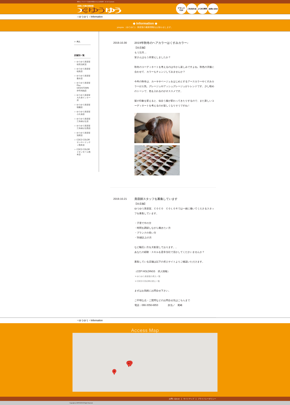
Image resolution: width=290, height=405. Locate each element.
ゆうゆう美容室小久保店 (83, 112)
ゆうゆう (83, 16)
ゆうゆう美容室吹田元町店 (83, 63)
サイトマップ (188, 399)
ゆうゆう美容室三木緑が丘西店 (83, 127)
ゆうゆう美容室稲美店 (83, 70)
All (78, 41)
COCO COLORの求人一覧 (148, 281)
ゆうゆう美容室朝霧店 (83, 106)
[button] (114, 372)
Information (97, 16)
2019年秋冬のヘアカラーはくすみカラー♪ (161, 42)
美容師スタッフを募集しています (155, 198)
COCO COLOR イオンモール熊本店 (83, 152)
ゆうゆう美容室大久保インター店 (83, 97)
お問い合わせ (174, 399)
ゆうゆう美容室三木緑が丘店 (83, 120)
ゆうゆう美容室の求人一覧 (148, 276)
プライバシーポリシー (207, 399)
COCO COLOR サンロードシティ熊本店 (83, 142)
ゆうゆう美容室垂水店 (83, 77)
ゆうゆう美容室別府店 (83, 134)
